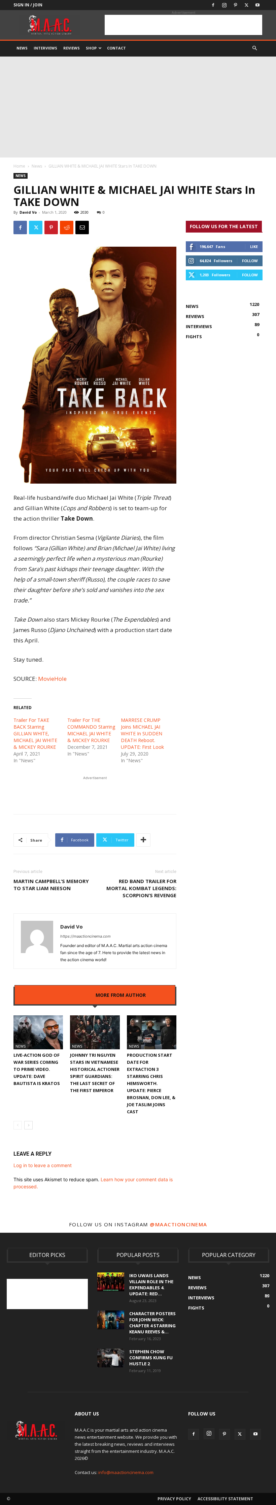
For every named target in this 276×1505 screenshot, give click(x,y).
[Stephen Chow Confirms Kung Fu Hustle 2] (110, 1358)
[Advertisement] (183, 25)
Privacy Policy (174, 1499)
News (22, 47)
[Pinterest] (235, 5)
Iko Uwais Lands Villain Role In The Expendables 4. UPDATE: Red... (151, 1284)
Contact (116, 47)
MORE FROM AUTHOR (121, 995)
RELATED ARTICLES (66, 995)
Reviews (71, 47)
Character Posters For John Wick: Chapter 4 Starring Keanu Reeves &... (152, 1322)
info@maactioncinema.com (125, 1472)
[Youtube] (257, 5)
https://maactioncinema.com (85, 936)
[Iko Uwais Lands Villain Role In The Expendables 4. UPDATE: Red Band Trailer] (110, 1281)
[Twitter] (246, 5)
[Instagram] (224, 5)
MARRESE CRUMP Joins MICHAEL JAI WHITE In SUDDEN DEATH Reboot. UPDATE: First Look (142, 733)
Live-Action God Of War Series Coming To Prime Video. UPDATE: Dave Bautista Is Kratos (36, 1069)
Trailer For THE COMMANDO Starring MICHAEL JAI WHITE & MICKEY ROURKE (91, 730)
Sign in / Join (27, 5)
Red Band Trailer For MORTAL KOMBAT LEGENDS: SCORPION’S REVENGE (141, 888)
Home (19, 166)
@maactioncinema (178, 1224)
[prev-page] (17, 1125)
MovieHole (52, 678)
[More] (143, 840)
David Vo (28, 212)
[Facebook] (213, 5)
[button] (254, 48)
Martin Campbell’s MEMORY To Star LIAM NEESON (51, 884)
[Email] (82, 227)
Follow (250, 260)
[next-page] (28, 1125)
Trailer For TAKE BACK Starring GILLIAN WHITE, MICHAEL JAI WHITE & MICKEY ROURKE (35, 733)
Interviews (45, 47)
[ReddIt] (66, 227)
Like (254, 246)
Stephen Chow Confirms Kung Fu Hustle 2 (151, 1358)
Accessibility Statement (225, 1499)
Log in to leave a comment (42, 1165)
